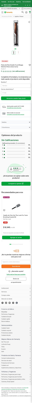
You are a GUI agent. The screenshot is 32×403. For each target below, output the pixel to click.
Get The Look (11, 1)
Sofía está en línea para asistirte (16, 274)
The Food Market (26, 1)
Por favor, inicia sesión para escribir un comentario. (16, 184)
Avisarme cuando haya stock (16, 98)
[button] (25, 5)
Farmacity (3, 1)
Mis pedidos (27, 8)
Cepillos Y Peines (19, 16)
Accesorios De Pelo (7, 16)
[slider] (16, 3)
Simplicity (18, 1)
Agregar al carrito (16, 237)
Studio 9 (3, 69)
